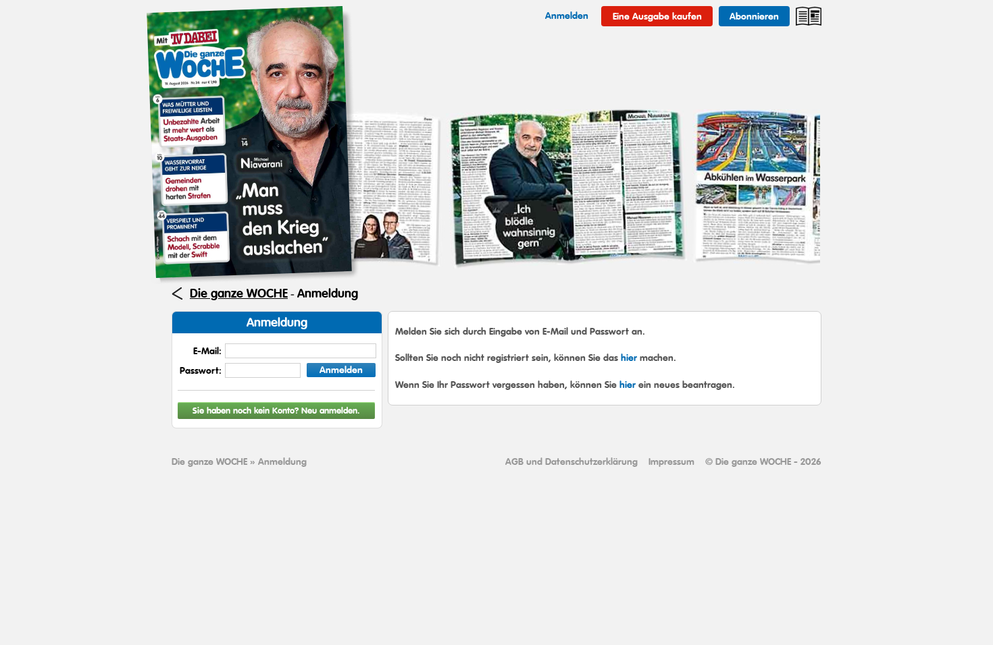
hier (629, 358)
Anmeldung (327, 293)
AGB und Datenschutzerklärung (571, 461)
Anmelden (341, 370)
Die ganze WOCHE (239, 293)
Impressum (671, 461)
